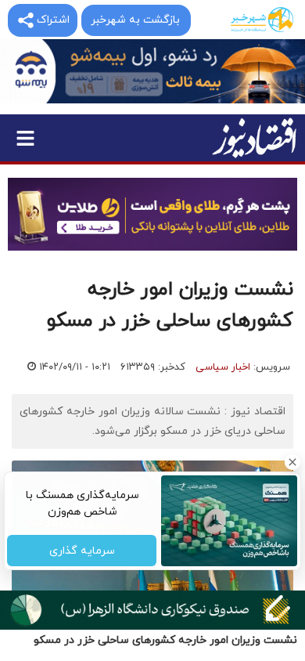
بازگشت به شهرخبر (135, 20)
